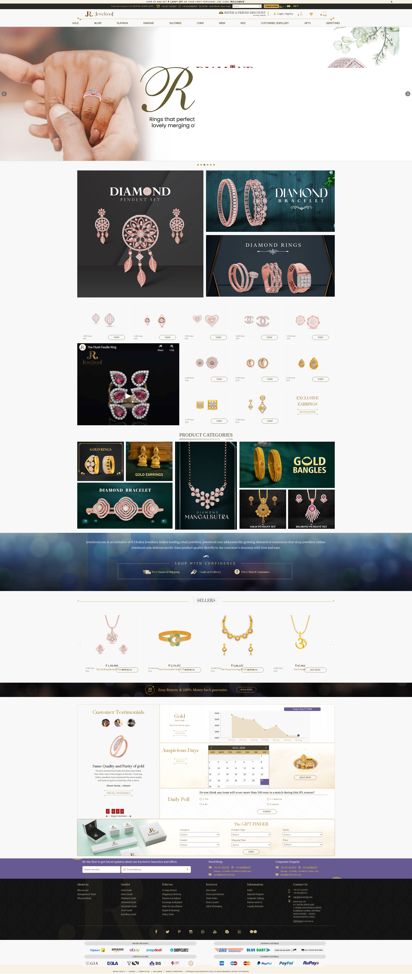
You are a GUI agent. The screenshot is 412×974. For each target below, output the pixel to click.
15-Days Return (169, 890)
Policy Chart (168, 914)
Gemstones (333, 23)
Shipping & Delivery (171, 894)
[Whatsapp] (202, 932)
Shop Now (305, 777)
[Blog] (227, 932)
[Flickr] (253, 931)
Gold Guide (126, 890)
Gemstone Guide (129, 906)
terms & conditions (173, 971)
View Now (180, 733)
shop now (246, 689)
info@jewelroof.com (291, 874)
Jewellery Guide (128, 914)
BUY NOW (127, 670)
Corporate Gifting (255, 898)
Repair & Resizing (170, 910)
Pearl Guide (126, 910)
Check (3, 939)
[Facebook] (156, 932)
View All (180, 761)
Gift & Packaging (214, 906)
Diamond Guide (128, 902)
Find (251, 852)
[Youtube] (215, 932)
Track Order (211, 898)
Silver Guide (127, 894)
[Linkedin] (239, 932)
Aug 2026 (238, 748)
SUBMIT (267, 811)
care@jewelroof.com (224, 874)
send (188, 869)
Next (407, 93)
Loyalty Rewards (255, 906)
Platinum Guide (128, 898)
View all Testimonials (118, 793)
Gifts (307, 23)
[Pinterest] (179, 932)
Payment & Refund (171, 898)
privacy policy (119, 971)
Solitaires (175, 23)
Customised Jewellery (275, 23)
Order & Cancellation (172, 906)
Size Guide (211, 890)
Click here (298, 921)
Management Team (86, 894)
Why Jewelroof (84, 898)
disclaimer (157, 971)
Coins (200, 23)
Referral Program (255, 894)
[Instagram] (190, 932)
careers (131, 971)
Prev (4, 93)
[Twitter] (167, 932)
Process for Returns (215, 894)
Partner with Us (254, 902)
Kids (243, 23)
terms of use (144, 971)
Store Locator (212, 902)
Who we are (83, 890)
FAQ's (249, 890)
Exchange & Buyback (172, 902)
